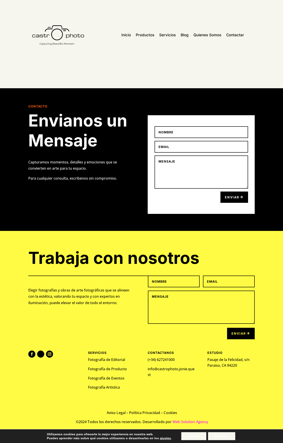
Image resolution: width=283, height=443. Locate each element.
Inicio (126, 35)
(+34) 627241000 (161, 359)
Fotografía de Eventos (106, 378)
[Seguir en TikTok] (40, 354)
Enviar (232, 197)
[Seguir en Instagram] (49, 354)
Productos (145, 35)
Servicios (167, 35)
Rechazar (222, 436)
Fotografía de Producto (107, 368)
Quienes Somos (207, 35)
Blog (185, 35)
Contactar (235, 35)
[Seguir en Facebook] (31, 354)
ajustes (165, 438)
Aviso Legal (116, 412)
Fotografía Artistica (104, 387)
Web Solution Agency (190, 421)
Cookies (170, 412)
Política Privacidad (144, 412)
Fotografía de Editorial (106, 359)
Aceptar (194, 436)
